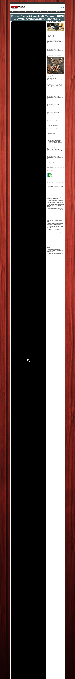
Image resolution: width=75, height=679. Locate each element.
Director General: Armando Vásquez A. (52, 3)
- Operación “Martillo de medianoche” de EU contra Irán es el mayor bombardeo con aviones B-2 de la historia (55, 209)
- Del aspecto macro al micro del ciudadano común (55, 200)
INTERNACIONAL (40, 11)
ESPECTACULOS (49, 11)
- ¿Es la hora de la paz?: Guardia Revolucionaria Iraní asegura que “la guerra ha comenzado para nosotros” (55, 205)
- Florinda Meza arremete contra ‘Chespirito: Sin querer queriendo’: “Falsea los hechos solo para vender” (54, 220)
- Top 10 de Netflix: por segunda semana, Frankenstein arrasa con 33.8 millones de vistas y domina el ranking (55, 250)
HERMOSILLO (19, 11)
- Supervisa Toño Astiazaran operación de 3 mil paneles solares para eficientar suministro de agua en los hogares (55, 190)
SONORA (26, 11)
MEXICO (32, 11)
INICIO (12, 11)
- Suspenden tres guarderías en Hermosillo (54, 244)
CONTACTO (57, 11)
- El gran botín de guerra (51, 184)
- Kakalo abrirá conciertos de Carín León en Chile (55, 202)
